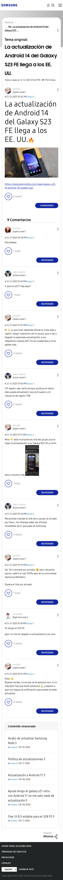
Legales (6, 863)
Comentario (46, 205)
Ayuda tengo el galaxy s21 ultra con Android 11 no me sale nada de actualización (31, 795)
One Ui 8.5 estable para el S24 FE (30, 816)
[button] (52, 89)
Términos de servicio (14, 851)
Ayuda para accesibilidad (16, 846)
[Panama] (9, 5)
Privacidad (8, 857)
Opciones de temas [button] (52, 30)
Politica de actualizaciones (25, 759)
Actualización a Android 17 (25, 775)
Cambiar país (26, 869)
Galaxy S (31, 96)
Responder (47, 260)
